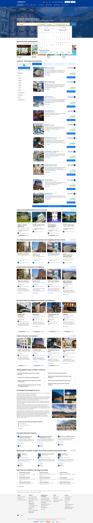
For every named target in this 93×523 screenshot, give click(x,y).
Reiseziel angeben (22, 23)
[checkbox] (53, 34)
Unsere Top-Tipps (37, 63)
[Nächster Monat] (70, 30)
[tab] (46, 27)
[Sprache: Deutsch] (47, 2)
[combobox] (27, 24)
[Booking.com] (21, 2)
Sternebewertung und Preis (59, 63)
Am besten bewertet (71, 63)
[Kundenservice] (50, 2)
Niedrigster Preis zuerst (47, 63)
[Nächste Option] (76, 224)
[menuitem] (20, 5)
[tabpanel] (54, 41)
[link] (24, 78)
